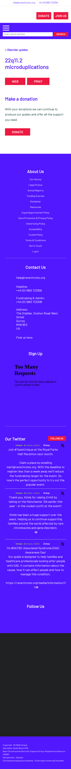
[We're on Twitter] (32, 616)
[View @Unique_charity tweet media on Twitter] (36, 532)
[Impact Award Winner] (55, 672)
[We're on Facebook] (24, 616)
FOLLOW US (56, 438)
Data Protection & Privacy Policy (35, 218)
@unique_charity (32, 445)
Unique (19, 445)
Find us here (24, 337)
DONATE (43, 16)
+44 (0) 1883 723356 (48, 2)
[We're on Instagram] (40, 616)
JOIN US (61, 16)
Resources (35, 206)
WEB (15, 81)
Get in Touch (35, 245)
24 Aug (46, 493)
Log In (35, 251)
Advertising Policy (35, 223)
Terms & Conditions (35, 240)
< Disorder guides (16, 50)
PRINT (38, 81)
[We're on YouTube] (47, 616)
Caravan (19, 757)
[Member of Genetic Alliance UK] (20, 693)
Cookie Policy (36, 234)
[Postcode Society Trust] (48, 651)
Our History (35, 179)
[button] (6, 27)
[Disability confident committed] (50, 693)
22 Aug (46, 543)
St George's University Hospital (49, 760)
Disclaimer (35, 201)
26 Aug (46, 445)
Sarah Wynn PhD (20, 748)
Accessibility (35, 229)
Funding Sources (35, 195)
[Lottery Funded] (28, 651)
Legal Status (35, 184)
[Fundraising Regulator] (23, 672)
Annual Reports (36, 190)
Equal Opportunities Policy (35, 212)
